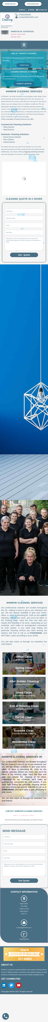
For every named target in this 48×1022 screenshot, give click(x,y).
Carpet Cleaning (9, 142)
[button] (24, 45)
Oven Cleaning (8, 139)
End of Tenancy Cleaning (12, 137)
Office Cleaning (8, 127)
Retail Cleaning (8, 129)
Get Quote (24, 255)
